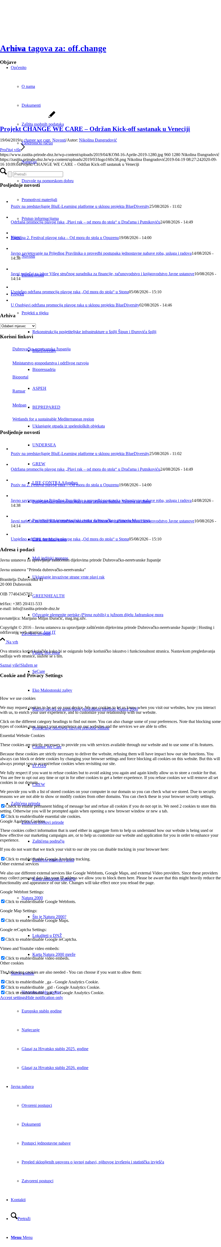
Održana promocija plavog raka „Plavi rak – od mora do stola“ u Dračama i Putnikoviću (85, 222)
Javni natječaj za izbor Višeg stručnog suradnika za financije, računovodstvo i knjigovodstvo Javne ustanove (102, 273)
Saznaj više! (10, 665)
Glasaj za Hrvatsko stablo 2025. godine (55, 1048)
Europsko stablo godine (42, 1011)
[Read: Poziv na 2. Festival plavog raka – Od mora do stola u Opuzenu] (15, 232)
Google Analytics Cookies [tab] (22, 821)
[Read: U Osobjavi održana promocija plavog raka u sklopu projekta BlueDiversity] (14, 300)
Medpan (19, 405)
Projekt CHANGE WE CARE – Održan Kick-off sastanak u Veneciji (95, 128)
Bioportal (20, 377)
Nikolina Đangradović (98, 140)
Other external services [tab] (19, 864)
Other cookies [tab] (12, 963)
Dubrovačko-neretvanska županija (41, 349)
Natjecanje (31, 1030)
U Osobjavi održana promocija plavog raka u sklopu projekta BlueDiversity (75, 305)
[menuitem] (126, 331)
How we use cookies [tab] (18, 698)
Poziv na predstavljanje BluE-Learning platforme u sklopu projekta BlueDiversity (80, 206)
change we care (37, 140)
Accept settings (13, 997)
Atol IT (49, 632)
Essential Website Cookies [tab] (22, 735)
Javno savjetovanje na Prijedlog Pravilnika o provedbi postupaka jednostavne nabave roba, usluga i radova (101, 253)
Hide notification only (44, 997)
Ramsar (18, 391)
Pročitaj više (10, 149)
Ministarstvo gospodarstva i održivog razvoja (50, 363)
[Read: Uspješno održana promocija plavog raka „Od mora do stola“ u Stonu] (14, 287)
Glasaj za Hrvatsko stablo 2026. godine (55, 1067)
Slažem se (28, 665)
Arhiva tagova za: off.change (53, 48)
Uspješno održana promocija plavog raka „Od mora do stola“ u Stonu (70, 292)
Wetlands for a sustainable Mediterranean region (53, 419)
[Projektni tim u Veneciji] (27, 117)
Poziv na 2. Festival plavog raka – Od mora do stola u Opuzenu (65, 237)
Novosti (59, 140)
